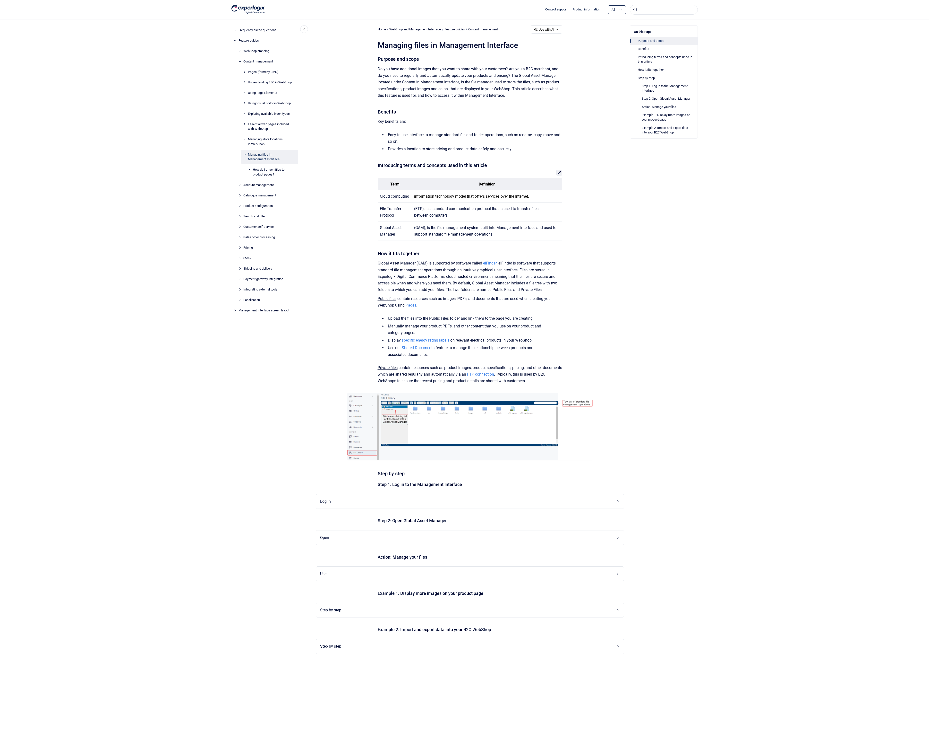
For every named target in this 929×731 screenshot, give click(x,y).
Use (323, 574)
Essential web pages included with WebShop (268, 126)
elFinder (489, 263)
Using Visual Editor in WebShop (269, 103)
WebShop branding (256, 51)
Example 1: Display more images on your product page (666, 117)
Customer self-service (258, 227)
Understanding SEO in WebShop (270, 82)
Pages (411, 305)
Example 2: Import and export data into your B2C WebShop (665, 130)
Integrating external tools (260, 289)
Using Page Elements (262, 93)
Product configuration (258, 206)
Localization (251, 300)
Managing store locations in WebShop (265, 141)
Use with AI (546, 29)
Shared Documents (418, 347)
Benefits (643, 49)
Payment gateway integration (263, 279)
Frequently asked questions (257, 30)
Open (324, 537)
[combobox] (664, 9)
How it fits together (651, 69)
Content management (258, 61)
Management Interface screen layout (264, 310)
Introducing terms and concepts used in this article (665, 59)
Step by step (646, 78)
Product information (586, 9)
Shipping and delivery (257, 268)
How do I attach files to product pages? (268, 172)
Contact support (556, 9)
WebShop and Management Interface (415, 29)
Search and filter (254, 216)
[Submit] (635, 10)
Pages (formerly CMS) (263, 72)
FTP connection (480, 374)
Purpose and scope (651, 41)
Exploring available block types (269, 113)
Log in (325, 501)
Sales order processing (259, 237)
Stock (247, 258)
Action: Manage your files (659, 107)
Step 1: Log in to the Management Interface (665, 88)
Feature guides (249, 40)
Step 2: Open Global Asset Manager (666, 98)
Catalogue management (259, 195)
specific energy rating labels (425, 340)
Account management (258, 185)
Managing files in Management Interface (264, 157)
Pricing (248, 247)
